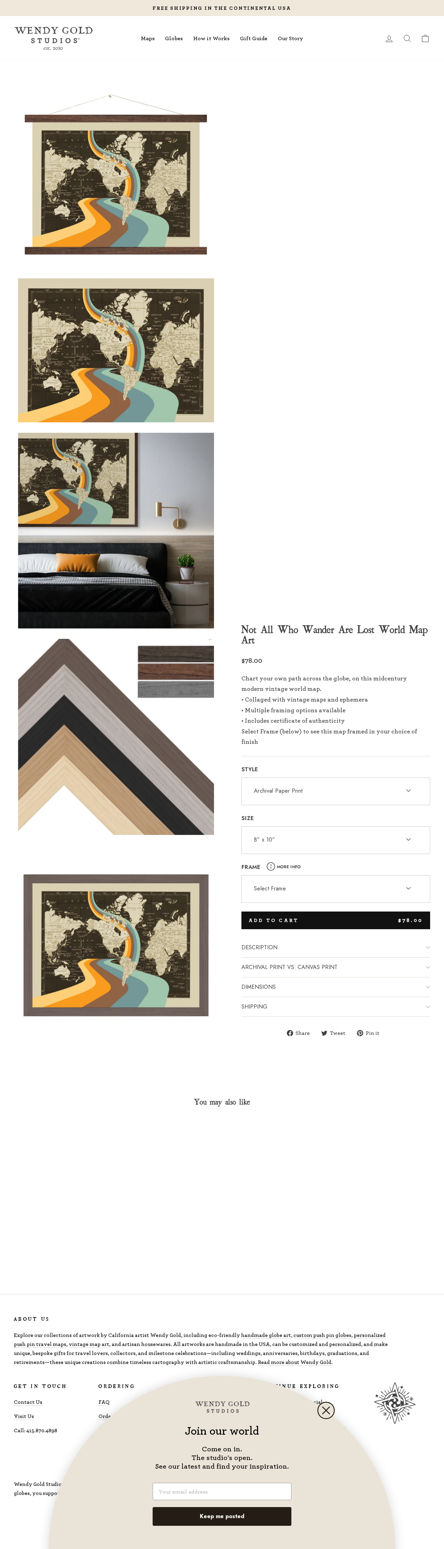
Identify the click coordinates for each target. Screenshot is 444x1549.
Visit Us (24, 1416)
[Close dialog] (326, 1410)
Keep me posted (222, 1516)
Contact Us (28, 1402)
